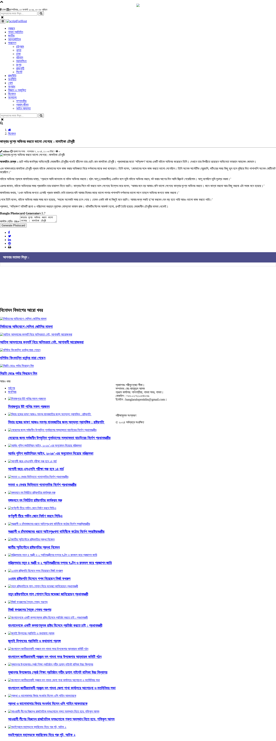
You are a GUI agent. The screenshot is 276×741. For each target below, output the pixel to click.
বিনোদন (12, 133)
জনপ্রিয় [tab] (12, 392)
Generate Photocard (13, 225)
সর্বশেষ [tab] (11, 388)
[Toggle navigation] (2, 21)
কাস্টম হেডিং (9, 221)
